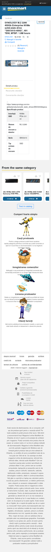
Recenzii (23, 45)
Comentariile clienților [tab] (15, 95)
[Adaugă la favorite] (18, 176)
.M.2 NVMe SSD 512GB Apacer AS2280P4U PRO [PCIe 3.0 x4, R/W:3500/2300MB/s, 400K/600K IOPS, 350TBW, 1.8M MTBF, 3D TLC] (33, 193)
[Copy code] (23, 37)
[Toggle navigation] (4, 9)
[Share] (27, 37)
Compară (11, 42)
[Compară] (15, 176)
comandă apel (27, 4)
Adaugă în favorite (14, 39)
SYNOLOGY (9, 37)
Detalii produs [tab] (11, 86)
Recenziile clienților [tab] (14, 90)
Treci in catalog (25, 206)
